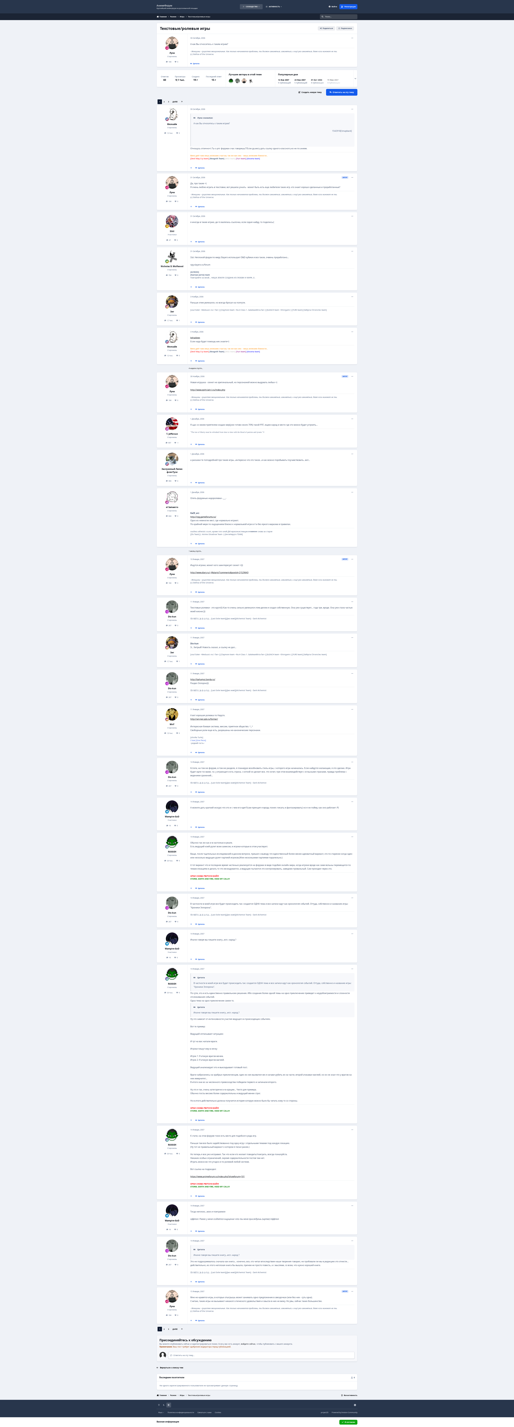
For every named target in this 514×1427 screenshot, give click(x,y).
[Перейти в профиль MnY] (172, 714)
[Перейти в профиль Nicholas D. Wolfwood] (250, 80)
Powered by (344, 1412)
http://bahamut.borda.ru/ (202, 679)
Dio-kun (172, 616)
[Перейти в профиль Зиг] (172, 301)
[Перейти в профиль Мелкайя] (172, 114)
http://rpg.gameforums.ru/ (203, 516)
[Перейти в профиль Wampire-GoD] (172, 806)
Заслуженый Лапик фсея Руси (172, 471)
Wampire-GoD (172, 816)
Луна (172, 53)
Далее (175, 102)
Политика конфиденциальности (181, 1412)
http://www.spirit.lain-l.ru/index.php (207, 389)
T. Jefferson (172, 434)
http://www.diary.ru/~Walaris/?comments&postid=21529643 (219, 572)
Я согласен (350, 1422)
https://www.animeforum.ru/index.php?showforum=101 (217, 1176)
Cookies (218, 1412)
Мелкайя (172, 124)
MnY (172, 724)
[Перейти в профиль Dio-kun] (237, 80)
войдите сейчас (248, 1344)
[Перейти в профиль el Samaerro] (172, 497)
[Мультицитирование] (191, 168)
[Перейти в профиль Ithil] (172, 221)
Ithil (172, 231)
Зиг (172, 311)
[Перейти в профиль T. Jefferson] (172, 424)
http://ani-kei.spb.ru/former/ (204, 719)
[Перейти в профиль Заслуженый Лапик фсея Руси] (172, 459)
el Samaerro (172, 507)
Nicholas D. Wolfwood (172, 266)
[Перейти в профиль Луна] (172, 43)
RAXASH (172, 851)
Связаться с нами (204, 1412)
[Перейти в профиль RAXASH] (231, 80)
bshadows (195, 337)
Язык (160, 1412)
